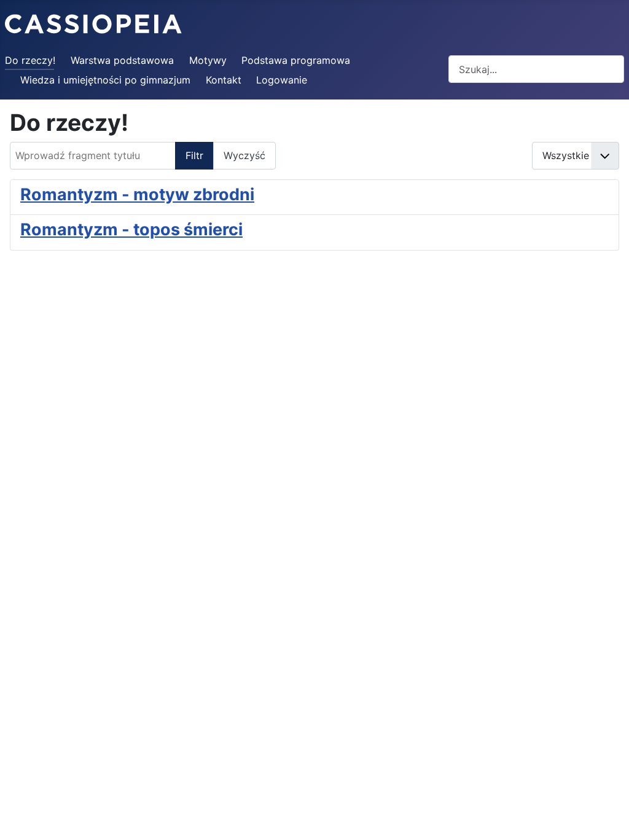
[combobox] (536, 69)
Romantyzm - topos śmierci (131, 229)
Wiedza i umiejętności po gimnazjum (105, 80)
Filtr (194, 155)
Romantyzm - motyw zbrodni (137, 194)
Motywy (208, 60)
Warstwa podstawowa (122, 60)
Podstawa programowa (295, 60)
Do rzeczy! (30, 60)
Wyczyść (244, 155)
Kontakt (223, 80)
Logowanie (281, 80)
